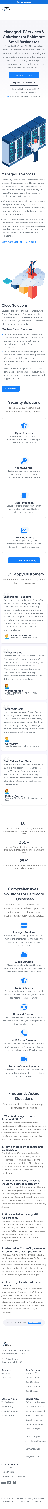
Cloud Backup (31, 1391)
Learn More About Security (24, 560)
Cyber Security (32, 1377)
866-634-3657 (7, 1472)
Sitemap (37, 1501)
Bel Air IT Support (33, 1436)
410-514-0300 (7, 1467)
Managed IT (30, 1373)
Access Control (8, 1415)
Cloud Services (32, 1382)
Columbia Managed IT (35, 1410)
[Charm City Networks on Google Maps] (3, 1483)
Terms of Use (23, 1501)
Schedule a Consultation (24, 75)
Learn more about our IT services (18, 241)
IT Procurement (32, 1386)
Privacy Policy (7, 1501)
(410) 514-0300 (25, 2)
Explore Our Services (23, 82)
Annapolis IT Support (35, 1406)
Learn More (10, 388)
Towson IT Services (34, 1415)
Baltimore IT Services (35, 1401)
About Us (5, 1373)
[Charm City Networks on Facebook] (14, 1483)
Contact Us (6, 1377)
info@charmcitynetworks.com (16, 1476)
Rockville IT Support (34, 1419)
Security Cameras (9, 1410)
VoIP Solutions (8, 1401)
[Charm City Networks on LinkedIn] (9, 1483)
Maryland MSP (32, 1456)
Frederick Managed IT (35, 1424)
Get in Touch (34, 1322)
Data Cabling (7, 1406)
